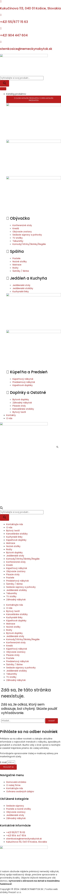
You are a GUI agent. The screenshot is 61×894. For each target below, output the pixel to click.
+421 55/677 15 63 (14, 22)
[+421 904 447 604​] (1, 28)
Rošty (9, 549)
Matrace (10, 543)
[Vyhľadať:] (23, 720)
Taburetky (11, 593)
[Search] (4, 83)
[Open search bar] (1, 508)
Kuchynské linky (14, 536)
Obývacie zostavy (15, 571)
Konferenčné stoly (16, 562)
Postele (10, 577)
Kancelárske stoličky (17, 533)
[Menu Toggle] (3, 88)
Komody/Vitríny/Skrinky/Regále (23, 558)
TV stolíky (11, 596)
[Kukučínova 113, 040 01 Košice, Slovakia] (1, 1)
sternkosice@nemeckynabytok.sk (26, 49)
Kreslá (9, 565)
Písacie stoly (13, 574)
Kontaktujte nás (14, 524)
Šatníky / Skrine (14, 583)
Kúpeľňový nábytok (16, 568)
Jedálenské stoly (15, 555)
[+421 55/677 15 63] (1, 14)
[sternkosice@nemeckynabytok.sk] (1, 41)
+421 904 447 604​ (14, 35)
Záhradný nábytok (16, 599)
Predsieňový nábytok (17, 580)
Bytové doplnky (14, 552)
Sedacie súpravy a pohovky (21, 587)
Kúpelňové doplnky (16, 540)
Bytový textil (13, 530)
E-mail (3, 762)
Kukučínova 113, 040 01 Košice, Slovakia (30, 8)
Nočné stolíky (13, 546)
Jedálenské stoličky (16, 590)
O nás (9, 527)
